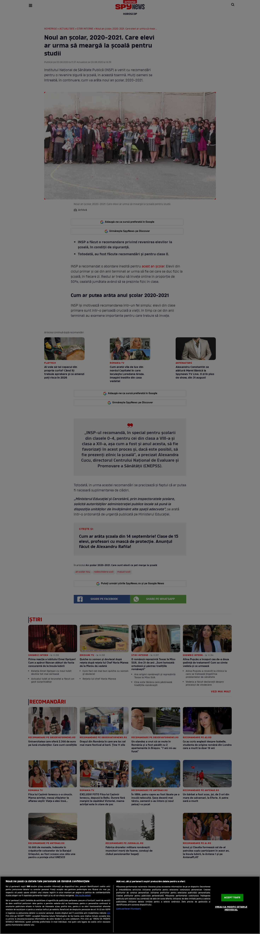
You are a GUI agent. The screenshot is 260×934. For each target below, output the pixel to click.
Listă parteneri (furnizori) (128, 908)
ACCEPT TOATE (232, 898)
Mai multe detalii (83, 895)
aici (108, 913)
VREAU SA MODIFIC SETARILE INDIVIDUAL (231, 908)
